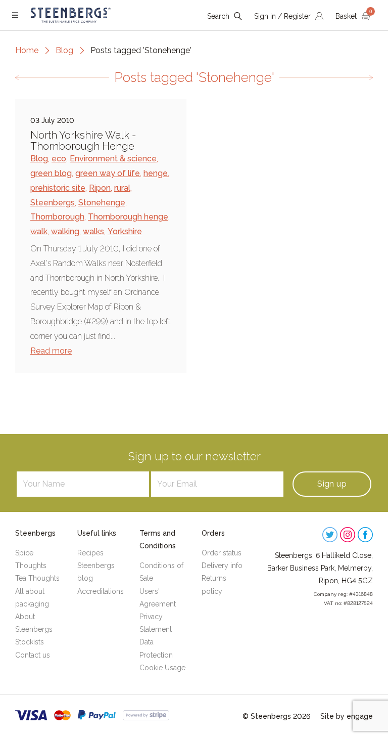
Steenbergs (52, 202)
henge (155, 173)
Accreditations (100, 591)
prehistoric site (57, 188)
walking (65, 231)
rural (122, 188)
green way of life (107, 173)
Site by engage (346, 716)
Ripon (100, 188)
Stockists (29, 642)
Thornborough (57, 217)
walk (38, 231)
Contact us (32, 655)
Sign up (332, 484)
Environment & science (113, 158)
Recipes (90, 553)
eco (59, 158)
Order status (221, 553)
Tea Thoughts (37, 578)
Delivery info (222, 565)
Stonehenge (101, 202)
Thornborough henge (128, 217)
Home (26, 50)
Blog (64, 50)
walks (93, 231)
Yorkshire (125, 231)
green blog (51, 173)
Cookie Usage (162, 668)
